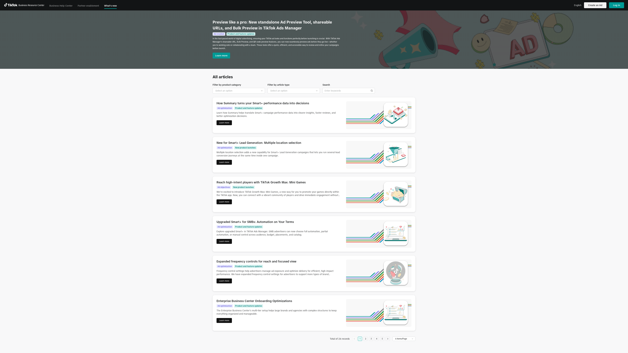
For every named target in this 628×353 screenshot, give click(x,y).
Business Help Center (60, 5)
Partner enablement (88, 5)
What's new (110, 5)
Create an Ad (595, 5)
